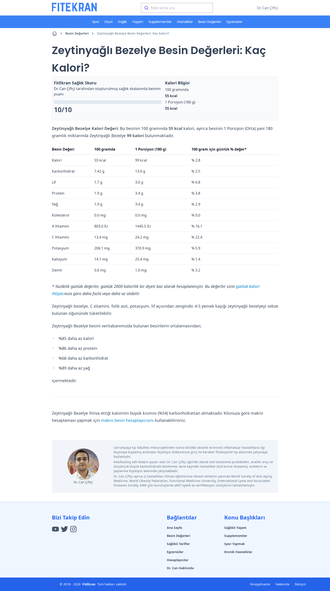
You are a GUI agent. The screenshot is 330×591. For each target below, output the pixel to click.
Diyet (109, 22)
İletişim (300, 584)
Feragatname (260, 584)
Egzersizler (234, 22)
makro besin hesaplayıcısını (127, 420)
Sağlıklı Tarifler (178, 544)
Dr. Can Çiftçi (267, 7)
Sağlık (122, 22)
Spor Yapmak (234, 544)
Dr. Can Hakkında (180, 568)
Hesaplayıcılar (177, 560)
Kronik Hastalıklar (238, 552)
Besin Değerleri (209, 22)
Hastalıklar (185, 22)
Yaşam (137, 22)
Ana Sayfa (174, 527)
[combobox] (177, 8)
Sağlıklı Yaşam (235, 527)
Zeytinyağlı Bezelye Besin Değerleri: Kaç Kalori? (133, 33)
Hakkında (282, 584)
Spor (95, 22)
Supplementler (160, 22)
